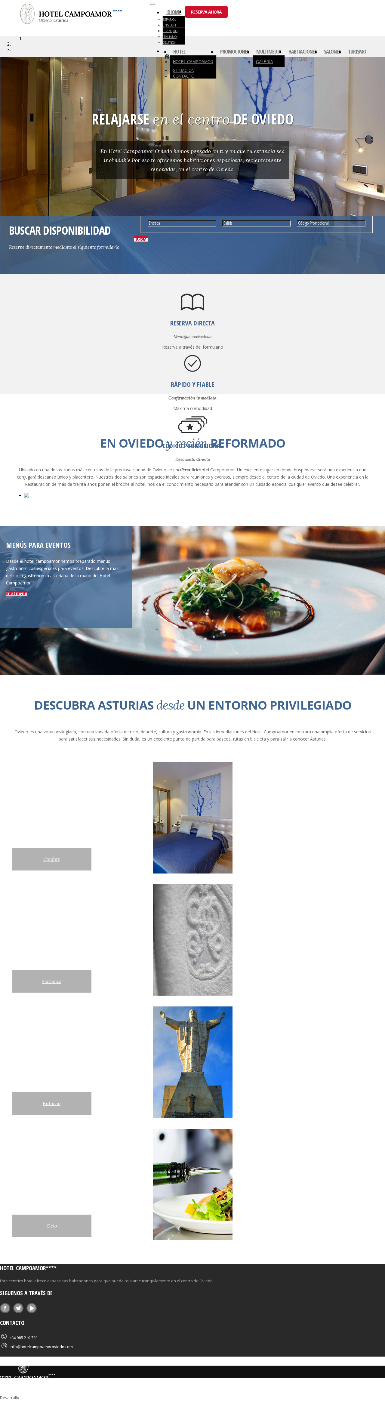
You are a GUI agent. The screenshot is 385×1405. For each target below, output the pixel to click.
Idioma (173, 12)
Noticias (297, 58)
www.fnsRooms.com (38, 1397)
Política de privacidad (106, 1397)
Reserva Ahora (206, 12)
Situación (183, 70)
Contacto (183, 76)
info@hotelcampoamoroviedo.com (41, 1346)
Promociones (234, 51)
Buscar (141, 239)
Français (170, 31)
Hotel (179, 51)
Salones (332, 51)
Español (169, 19)
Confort (51, 859)
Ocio (52, 1226)
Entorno (51, 1103)
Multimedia (268, 51)
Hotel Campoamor (193, 62)
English (169, 25)
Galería (264, 62)
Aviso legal (73, 1397)
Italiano (170, 36)
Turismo (357, 51)
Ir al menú (16, 593)
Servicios (51, 981)
